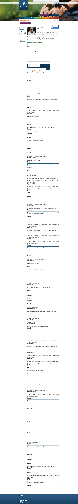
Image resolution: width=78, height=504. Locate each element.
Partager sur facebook (55, 27)
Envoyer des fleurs (54, 0)
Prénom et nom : (29, 46)
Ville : (28, 48)
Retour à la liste (29, 36)
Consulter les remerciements (25, 23)
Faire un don (46, 0)
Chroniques (44, 14)
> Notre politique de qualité (37, 0)
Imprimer (29, 42)
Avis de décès (54, 14)
